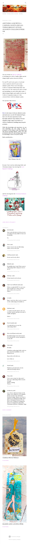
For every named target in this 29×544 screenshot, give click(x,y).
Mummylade (10, 323)
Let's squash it (12, 222)
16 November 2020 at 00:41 (13, 361)
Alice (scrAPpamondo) (13, 333)
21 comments (5, 526)
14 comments (5, 460)
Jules (8, 345)
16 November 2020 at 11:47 (13, 371)
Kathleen (9, 308)
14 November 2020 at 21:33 (13, 318)
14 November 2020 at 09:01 (13, 250)
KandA (9, 365)
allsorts (7, 222)
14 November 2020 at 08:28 (13, 240)
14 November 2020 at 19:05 (13, 304)
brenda (9, 230)
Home (4, 14)
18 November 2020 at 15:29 (13, 386)
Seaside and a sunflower (12, 524)
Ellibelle (9, 264)
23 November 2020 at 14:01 (13, 406)
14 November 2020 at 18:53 (13, 293)
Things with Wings (10, 458)
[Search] (26, 2)
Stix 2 (3, 113)
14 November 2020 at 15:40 (13, 280)
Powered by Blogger (15, 536)
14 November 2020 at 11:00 (13, 259)
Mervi (8, 244)
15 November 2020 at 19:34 (13, 340)
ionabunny (10, 390)
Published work (12, 14)
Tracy (8, 376)
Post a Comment (6, 410)
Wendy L (9, 275)
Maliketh (19, 539)
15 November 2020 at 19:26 (13, 329)
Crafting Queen (11, 255)
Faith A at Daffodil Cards (13, 284)
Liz (8, 298)
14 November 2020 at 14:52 (13, 271)
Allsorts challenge (16, 74)
